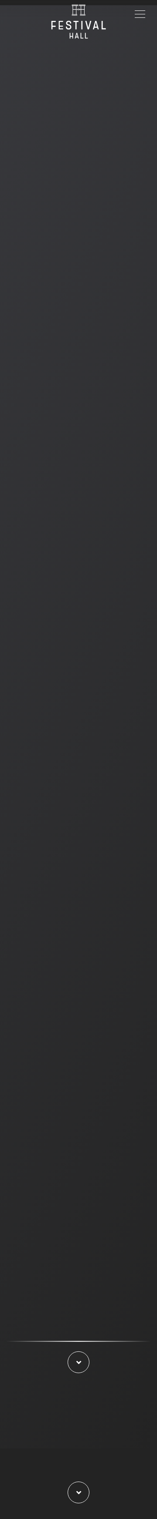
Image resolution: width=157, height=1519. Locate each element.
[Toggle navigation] (140, 13)
